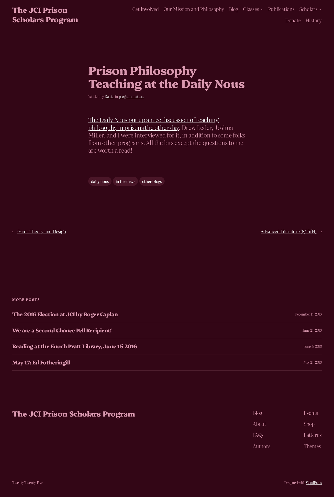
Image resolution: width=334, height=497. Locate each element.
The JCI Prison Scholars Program (45, 14)
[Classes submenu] (261, 8)
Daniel (109, 96)
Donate (293, 20)
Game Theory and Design (41, 231)
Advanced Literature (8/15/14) (289, 231)
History (313, 20)
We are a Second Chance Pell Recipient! (62, 330)
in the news (125, 181)
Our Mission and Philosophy (194, 9)
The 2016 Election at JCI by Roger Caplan (65, 314)
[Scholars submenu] (320, 8)
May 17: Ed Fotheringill (41, 362)
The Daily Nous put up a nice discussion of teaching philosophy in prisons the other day (153, 123)
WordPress (314, 482)
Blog (233, 9)
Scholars (308, 9)
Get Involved (145, 9)
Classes (251, 9)
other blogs (152, 181)
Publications (281, 9)
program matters (131, 96)
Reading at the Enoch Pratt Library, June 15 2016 (74, 346)
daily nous (100, 181)
